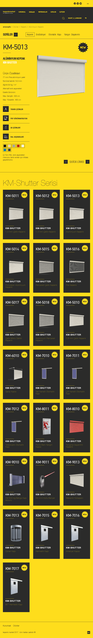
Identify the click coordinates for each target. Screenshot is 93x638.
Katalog (53, 12)
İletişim (62, 12)
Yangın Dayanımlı (72, 34)
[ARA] (63, 18)
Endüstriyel (41, 34)
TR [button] (85, 18)
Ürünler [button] (32, 12)
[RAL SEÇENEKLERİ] (6, 139)
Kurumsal (22, 12)
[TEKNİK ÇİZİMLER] (6, 111)
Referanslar (42, 12)
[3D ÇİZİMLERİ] (6, 130)
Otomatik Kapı (55, 34)
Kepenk (24, 27)
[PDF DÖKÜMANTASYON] (6, 120)
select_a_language (74, 18)
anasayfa (7, 27)
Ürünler (16, 27)
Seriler (8, 34)
